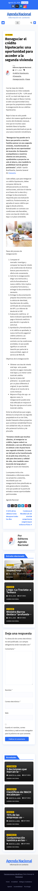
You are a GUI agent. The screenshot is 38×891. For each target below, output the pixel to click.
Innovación (10, 812)
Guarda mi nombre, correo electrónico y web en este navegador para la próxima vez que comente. (19, 730)
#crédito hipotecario (20, 73)
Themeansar (19, 877)
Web (6, 713)
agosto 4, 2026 (14, 821)
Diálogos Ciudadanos (25, 882)
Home (8, 882)
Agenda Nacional (19, 13)
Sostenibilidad (11, 766)
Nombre (8, 690)
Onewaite (12, 173)
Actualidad (9, 35)
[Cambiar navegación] (17, 22)
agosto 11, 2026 (15, 775)
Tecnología (27, 886)
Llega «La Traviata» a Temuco (18, 591)
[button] (31, 22)
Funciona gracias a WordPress (13, 874)
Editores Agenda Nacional (22, 67)
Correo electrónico (12, 701)
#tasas (27, 79)
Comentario (10, 649)
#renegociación (18, 79)
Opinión (9, 886)
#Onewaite (17, 76)
